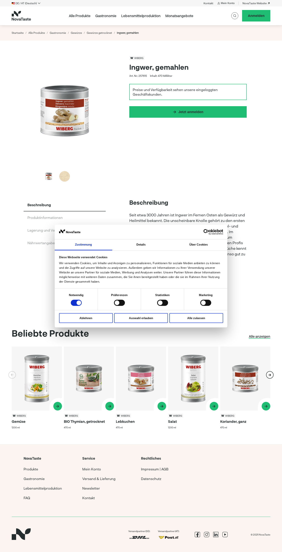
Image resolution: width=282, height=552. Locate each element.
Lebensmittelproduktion (141, 16)
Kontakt (208, 3)
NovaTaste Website (254, 3)
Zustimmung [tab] (83, 244)
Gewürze (76, 32)
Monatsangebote (179, 16)
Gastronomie (105, 16)
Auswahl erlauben (141, 318)
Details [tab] (141, 244)
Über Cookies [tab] (198, 244)
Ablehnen (85, 318)
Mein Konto (228, 3)
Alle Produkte (80, 16)
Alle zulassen (196, 318)
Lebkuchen (125, 421)
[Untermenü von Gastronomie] (118, 15)
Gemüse (19, 421)
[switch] (119, 303)
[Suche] (234, 15)
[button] (102, 110)
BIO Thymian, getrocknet (84, 421)
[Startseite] (21, 15)
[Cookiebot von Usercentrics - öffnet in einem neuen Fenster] (206, 232)
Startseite (18, 32)
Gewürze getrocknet (99, 32)
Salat (172, 421)
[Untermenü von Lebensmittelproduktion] (162, 15)
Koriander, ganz (233, 421)
